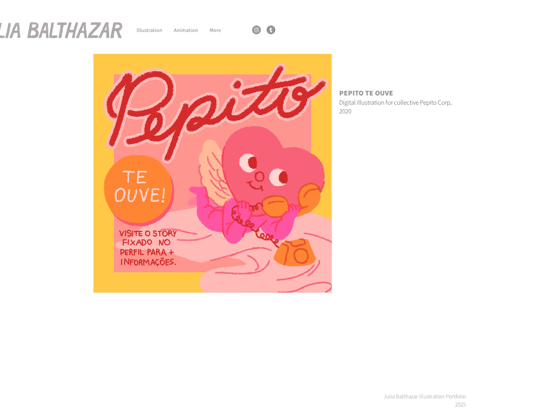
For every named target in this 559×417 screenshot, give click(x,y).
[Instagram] (256, 29)
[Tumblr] (271, 29)
